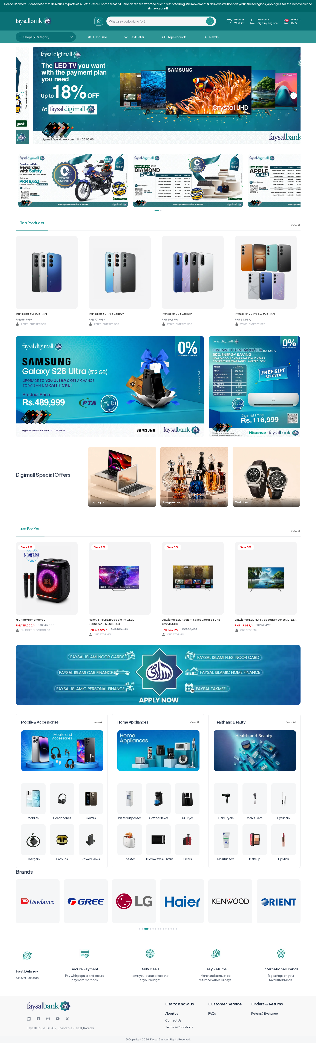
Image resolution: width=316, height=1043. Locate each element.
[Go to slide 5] (151, 929)
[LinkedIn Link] (29, 1019)
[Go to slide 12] (171, 929)
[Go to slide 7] (158, 929)
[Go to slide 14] (176, 929)
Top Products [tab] (32, 222)
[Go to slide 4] (147, 929)
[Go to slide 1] (139, 929)
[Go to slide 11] (168, 929)
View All (296, 225)
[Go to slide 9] (163, 929)
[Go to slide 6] (155, 929)
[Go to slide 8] (160, 929)
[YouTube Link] (58, 1019)
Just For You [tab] (30, 528)
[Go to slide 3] (145, 929)
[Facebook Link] (38, 1019)
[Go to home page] (98, 21)
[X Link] (67, 1018)
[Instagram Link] (48, 1019)
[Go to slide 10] (166, 929)
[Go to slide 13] (173, 929)
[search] (156, 21)
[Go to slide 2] (142, 929)
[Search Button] (210, 21)
